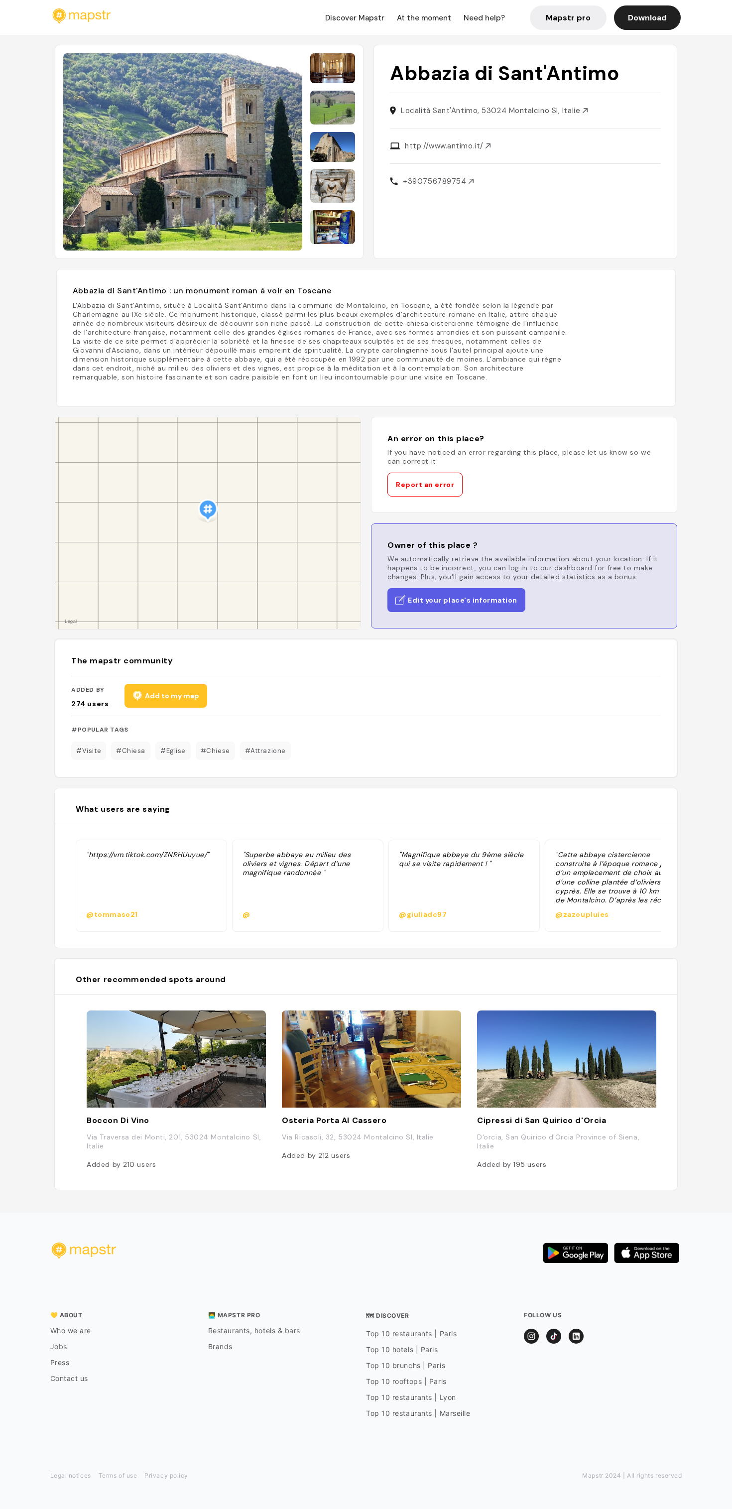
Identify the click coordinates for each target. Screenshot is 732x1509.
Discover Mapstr (354, 18)
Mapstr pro (568, 17)
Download (647, 17)
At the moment (424, 18)
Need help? (484, 18)
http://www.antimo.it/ (445, 146)
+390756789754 (436, 181)
